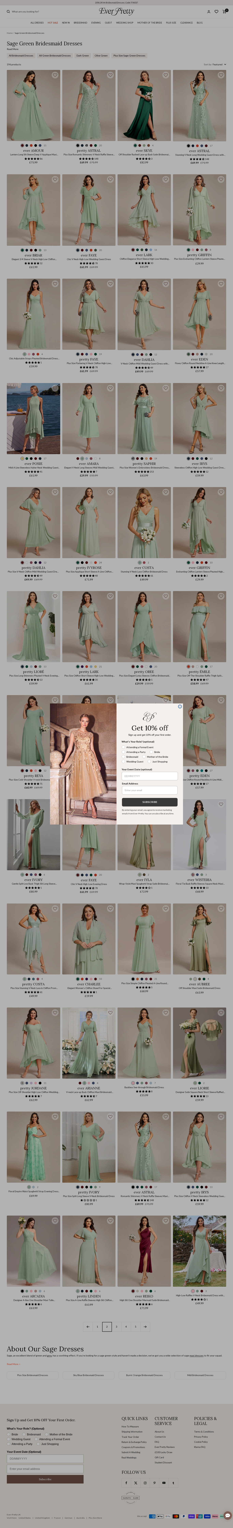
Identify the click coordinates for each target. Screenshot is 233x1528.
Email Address (130, 783)
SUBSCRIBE (149, 802)
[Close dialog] (180, 706)
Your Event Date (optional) (137, 769)
